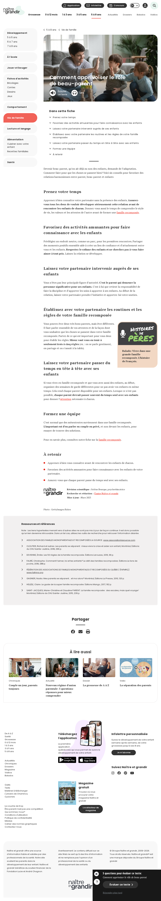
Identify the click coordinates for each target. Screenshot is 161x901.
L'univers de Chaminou (16, 793)
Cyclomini (10, 796)
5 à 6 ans (12, 37)
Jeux (9, 96)
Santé (10, 162)
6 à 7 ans (12, 41)
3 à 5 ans (81, 14)
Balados (141, 14)
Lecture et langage (19, 128)
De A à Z (9, 733)
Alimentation (15, 139)
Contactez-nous (13, 826)
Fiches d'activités (18, 78)
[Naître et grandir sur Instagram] (112, 773)
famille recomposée (128, 212)
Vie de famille (68, 29)
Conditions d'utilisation (16, 814)
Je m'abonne (123, 752)
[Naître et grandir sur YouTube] (132, 773)
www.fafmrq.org (35, 572)
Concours (119, 5)
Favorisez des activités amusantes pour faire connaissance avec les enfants (97, 123)
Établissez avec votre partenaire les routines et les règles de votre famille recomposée (95, 136)
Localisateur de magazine (91, 809)
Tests (7, 787)
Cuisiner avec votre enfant (18, 145)
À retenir (58, 154)
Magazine (10, 769)
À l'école (12, 57)
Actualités (113, 14)
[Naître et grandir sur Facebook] (119, 773)
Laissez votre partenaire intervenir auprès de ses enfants (86, 128)
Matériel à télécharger (16, 790)
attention (65, 399)
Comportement (17, 107)
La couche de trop (14, 805)
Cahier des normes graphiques (21, 823)
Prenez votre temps (64, 117)
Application (73, 5)
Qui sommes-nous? (15, 811)
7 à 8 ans (12, 46)
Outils (7, 784)
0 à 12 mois (51, 14)
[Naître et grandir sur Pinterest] (125, 773)
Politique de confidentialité (18, 817)
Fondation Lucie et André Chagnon (24, 871)
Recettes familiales (17, 151)
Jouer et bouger (17, 67)
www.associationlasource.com (119, 540)
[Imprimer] (88, 632)
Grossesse (34, 14)
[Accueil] (14, 10)
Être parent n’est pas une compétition (24, 808)
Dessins (11, 91)
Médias (8, 820)
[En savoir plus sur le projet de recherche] (97, 881)
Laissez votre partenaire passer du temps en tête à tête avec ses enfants (96, 143)
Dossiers (127, 14)
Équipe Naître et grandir (106, 493)
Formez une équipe (64, 148)
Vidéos (154, 14)
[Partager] (73, 632)
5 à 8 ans (96, 14)
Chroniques (11, 763)
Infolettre (96, 5)
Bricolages (12, 83)
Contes (11, 87)
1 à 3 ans (67, 14)
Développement (17, 33)
